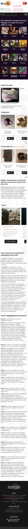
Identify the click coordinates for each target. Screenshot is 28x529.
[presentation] (26, 143)
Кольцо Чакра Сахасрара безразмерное (8, 132)
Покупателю (14, 506)
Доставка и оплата (14, 508)
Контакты (14, 517)
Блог (14, 493)
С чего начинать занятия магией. (14, 497)
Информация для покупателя (14, 510)
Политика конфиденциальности (14, 511)
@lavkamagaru (14, 521)
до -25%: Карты (17, 6)
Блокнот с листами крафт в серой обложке (8, 166)
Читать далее (11, 241)
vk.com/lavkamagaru (14, 519)
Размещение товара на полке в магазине (14, 495)
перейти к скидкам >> (19, 146)
